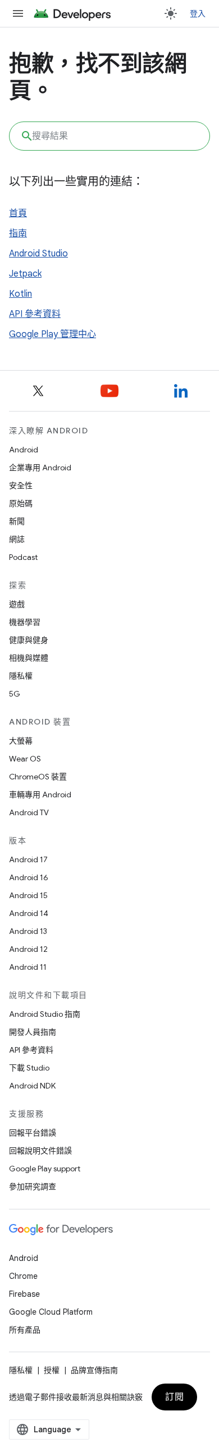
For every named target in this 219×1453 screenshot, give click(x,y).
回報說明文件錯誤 (40, 1151)
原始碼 (21, 503)
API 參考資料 (35, 314)
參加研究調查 (32, 1186)
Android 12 (28, 949)
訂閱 (174, 1397)
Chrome (23, 1276)
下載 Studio (29, 1068)
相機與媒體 (28, 658)
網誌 (17, 539)
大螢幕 (21, 741)
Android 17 (28, 859)
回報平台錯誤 (32, 1133)
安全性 (21, 485)
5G (14, 694)
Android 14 (28, 913)
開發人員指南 (32, 1032)
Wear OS (25, 759)
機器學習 (24, 622)
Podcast (23, 557)
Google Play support (44, 1169)
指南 (18, 233)
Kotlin (20, 294)
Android (23, 450)
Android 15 (28, 895)
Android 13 (28, 931)
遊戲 (17, 604)
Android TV (29, 812)
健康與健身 (28, 640)
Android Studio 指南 (44, 1014)
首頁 (18, 213)
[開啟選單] (18, 13)
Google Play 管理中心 (52, 334)
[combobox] (109, 136)
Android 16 (28, 877)
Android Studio (38, 253)
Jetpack (25, 273)
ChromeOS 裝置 (38, 777)
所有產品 (24, 1330)
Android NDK (32, 1086)
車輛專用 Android (40, 794)
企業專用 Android (40, 467)
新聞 (17, 521)
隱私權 (21, 676)
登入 (198, 13)
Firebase (24, 1294)
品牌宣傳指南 (94, 1370)
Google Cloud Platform (51, 1312)
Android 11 (28, 967)
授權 (52, 1370)
